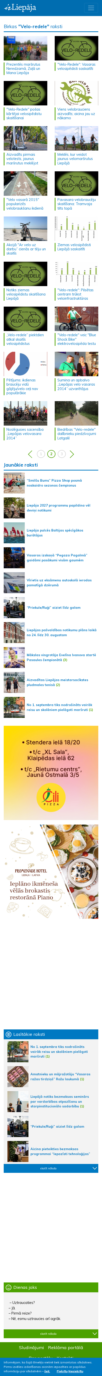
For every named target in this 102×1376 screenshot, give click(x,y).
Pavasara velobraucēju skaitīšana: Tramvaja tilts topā (76, 204)
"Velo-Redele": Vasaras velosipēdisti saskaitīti (76, 66)
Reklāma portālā (65, 1347)
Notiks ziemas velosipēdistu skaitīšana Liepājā (26, 294)
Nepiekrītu (75, 1371)
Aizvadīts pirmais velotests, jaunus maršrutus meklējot (22, 158)
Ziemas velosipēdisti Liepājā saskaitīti (74, 247)
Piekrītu (62, 1371)
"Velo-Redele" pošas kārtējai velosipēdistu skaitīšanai (24, 113)
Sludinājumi (31, 1347)
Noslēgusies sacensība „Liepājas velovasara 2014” (25, 433)
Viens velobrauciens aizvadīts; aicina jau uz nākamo (76, 113)
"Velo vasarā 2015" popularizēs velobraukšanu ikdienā (24, 204)
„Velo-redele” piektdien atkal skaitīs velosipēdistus (25, 339)
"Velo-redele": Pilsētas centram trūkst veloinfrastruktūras (75, 294)
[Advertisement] (51, 974)
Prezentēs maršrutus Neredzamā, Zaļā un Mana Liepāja (23, 68)
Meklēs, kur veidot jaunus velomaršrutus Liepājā (75, 158)
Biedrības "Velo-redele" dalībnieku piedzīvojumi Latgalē (76, 433)
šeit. (47, 1371)
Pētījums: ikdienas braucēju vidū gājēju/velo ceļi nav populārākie (22, 386)
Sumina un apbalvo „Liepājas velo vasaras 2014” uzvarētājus (76, 384)
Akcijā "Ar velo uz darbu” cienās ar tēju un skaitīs (26, 249)
